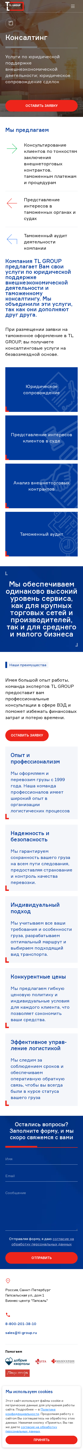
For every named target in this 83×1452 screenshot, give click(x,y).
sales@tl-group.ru (21, 1332)
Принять (42, 1440)
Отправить (41, 1258)
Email (10, 1176)
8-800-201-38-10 (20, 1323)
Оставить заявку (41, 106)
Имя (8, 1159)
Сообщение (15, 1193)
